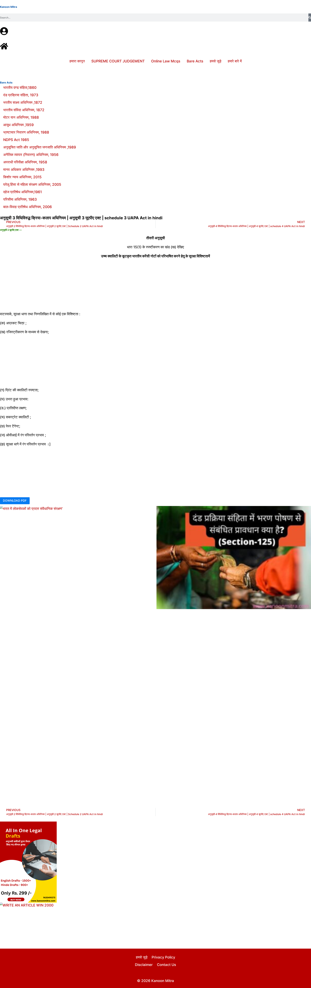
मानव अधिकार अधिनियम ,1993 (23, 169)
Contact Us (166, 965)
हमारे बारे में (235, 61)
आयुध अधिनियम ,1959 (18, 125)
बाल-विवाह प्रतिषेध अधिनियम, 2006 (27, 207)
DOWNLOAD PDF (15, 500)
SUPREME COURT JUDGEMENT (118, 61)
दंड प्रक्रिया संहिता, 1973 (20, 95)
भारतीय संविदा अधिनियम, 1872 (23, 110)
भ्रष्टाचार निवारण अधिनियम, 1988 (26, 132)
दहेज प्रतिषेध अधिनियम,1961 (22, 192)
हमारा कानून (77, 61)
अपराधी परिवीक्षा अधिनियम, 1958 (25, 162)
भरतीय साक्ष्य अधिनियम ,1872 (22, 102)
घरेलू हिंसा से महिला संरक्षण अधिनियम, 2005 (32, 184)
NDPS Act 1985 (16, 140)
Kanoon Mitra (8, 6)
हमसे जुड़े (215, 61)
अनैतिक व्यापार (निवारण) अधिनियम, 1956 (30, 155)
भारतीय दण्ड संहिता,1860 (19, 87)
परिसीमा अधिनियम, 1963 (20, 199)
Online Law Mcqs (165, 61)
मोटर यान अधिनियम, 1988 (21, 117)
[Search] (309, 17)
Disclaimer (144, 965)
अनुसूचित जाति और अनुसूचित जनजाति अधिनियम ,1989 (39, 147)
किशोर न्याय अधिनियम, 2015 (22, 177)
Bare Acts (195, 61)
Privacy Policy (163, 957)
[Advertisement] (155, 285)
